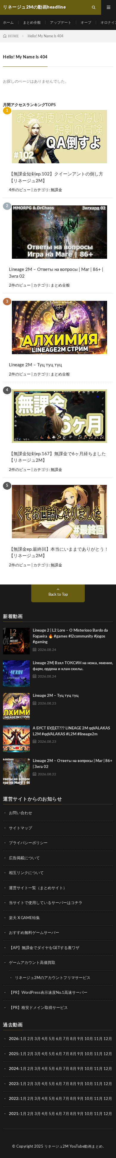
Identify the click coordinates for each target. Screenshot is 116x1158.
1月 (23, 1039)
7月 (66, 1039)
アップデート (60, 22)
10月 (88, 1054)
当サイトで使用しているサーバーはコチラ (45, 903)
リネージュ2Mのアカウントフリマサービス (52, 978)
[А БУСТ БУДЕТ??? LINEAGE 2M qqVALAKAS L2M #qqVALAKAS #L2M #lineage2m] (16, 739)
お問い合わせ (20, 813)
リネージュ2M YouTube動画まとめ (73, 1146)
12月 (108, 1054)
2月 (30, 1039)
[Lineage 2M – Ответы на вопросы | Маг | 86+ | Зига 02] (16, 771)
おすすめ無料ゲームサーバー (34, 933)
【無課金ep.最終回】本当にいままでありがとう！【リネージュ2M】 (59, 552)
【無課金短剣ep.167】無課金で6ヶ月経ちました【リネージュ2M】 (57, 457)
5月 (52, 1039)
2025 (13, 1054)
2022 (13, 1099)
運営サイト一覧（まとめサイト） (38, 888)
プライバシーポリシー (28, 843)
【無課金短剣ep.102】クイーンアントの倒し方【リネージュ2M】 (56, 177)
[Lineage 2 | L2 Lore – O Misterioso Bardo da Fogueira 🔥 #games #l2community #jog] (16, 641)
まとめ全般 (32, 22)
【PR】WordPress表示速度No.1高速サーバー (48, 993)
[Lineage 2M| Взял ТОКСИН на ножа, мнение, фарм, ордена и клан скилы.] (16, 673)
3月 (38, 1039)
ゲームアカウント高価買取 (32, 963)
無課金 (56, 190)
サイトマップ (20, 828)
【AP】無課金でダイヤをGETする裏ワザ (44, 948)
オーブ (86, 22)
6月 (59, 1039)
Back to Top (58, 595)
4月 (45, 1039)
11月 (98, 1054)
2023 (13, 1084)
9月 (80, 1054)
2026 (13, 1039)
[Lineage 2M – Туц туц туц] (16, 706)
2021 (13, 1114)
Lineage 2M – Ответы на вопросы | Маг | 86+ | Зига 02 (56, 273)
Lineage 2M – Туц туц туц (35, 365)
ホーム (8, 22)
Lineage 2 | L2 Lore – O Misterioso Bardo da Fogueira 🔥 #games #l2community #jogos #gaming (70, 636)
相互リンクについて (26, 873)
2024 (13, 1069)
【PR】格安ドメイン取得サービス (38, 1008)
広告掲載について (24, 858)
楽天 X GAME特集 (24, 918)
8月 (73, 1039)
